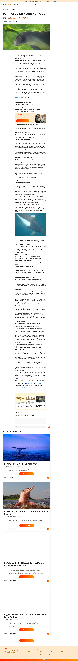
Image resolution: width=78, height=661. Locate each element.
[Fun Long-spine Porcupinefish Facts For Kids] (40, 399)
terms (60, 649)
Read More (55, 1)
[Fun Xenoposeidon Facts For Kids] (30, 398)
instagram (50, 652)
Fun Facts (24, 4)
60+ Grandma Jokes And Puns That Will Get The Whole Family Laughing (36, 1)
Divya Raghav (14, 17)
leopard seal (18, 97)
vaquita (30, 177)
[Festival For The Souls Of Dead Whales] (26, 447)
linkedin (49, 654)
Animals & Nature (39, 402)
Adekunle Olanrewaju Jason (11, 516)
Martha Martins (9, 619)
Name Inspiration (47, 4)
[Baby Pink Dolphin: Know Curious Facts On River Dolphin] (26, 495)
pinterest (50, 651)
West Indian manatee (39, 383)
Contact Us (28, 649)
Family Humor (38, 4)
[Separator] (49, 427)
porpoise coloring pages (20, 387)
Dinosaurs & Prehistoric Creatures (20, 403)
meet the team (40, 651)
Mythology (12, 477)
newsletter (39, 652)
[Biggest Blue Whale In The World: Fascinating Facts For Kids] (26, 598)
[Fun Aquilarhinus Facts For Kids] (20, 398)
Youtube (49, 655)
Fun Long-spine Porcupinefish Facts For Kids (40, 405)
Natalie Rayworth (13, 18)
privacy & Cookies (62, 651)
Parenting (30, 4)
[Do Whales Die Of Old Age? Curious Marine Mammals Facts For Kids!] (26, 546)
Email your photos (22, 120)
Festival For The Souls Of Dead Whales (22, 464)
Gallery (6, 49)
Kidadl (3, 9)
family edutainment (40, 654)
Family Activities (15, 4)
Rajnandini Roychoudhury (10, 466)
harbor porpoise (29, 383)
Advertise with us (29, 651)
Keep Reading (27, 473)
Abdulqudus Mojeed (25, 18)
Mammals (26, 415)
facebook (50, 649)
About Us (39, 649)
